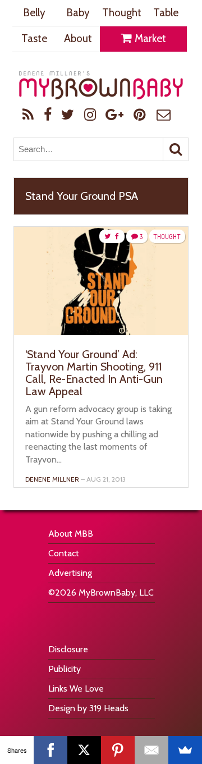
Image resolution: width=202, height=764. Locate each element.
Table (165, 12)
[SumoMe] (185, 750)
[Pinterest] (118, 750)
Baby (78, 12)
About (78, 38)
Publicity (64, 669)
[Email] (151, 750)
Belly (34, 12)
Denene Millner (52, 479)
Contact (63, 553)
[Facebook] (50, 750)
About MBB (70, 533)
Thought (121, 12)
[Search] (176, 149)
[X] (84, 750)
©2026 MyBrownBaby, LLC (101, 592)
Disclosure (68, 649)
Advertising (70, 573)
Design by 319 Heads (88, 708)
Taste (34, 38)
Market (149, 38)
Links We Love (76, 688)
